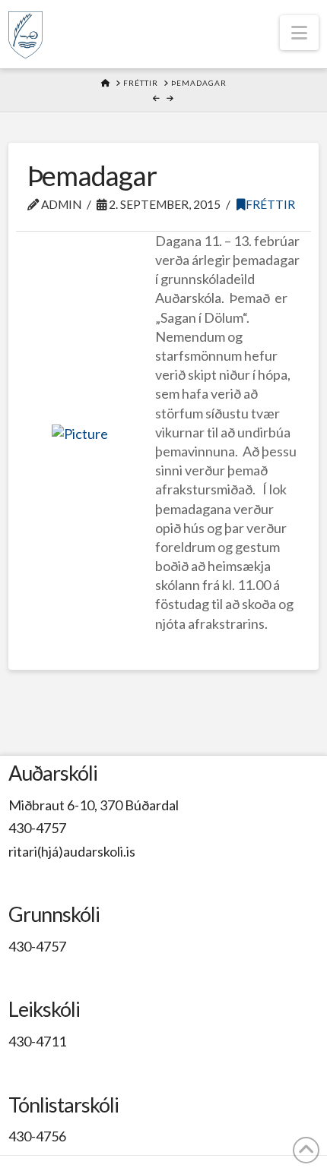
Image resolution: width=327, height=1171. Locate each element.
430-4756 (37, 1136)
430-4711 (37, 1041)
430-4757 (37, 827)
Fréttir (270, 204)
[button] (299, 32)
